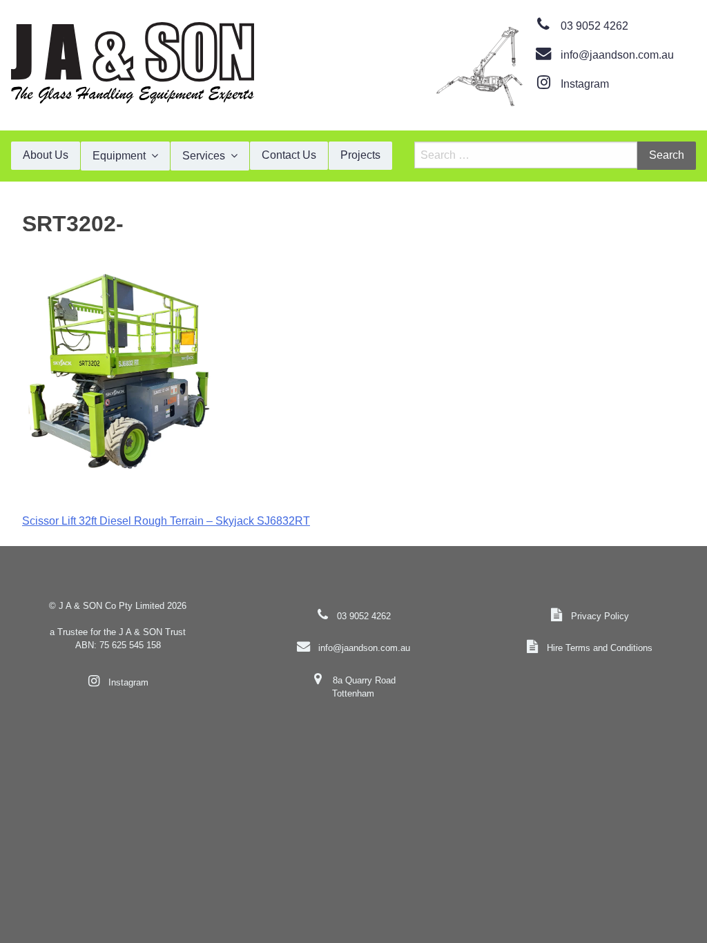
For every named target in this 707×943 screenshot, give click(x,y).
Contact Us (289, 155)
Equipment (119, 156)
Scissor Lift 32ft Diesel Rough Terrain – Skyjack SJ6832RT (166, 521)
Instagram (585, 84)
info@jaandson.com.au (617, 55)
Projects (360, 155)
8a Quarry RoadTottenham (363, 687)
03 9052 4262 (594, 26)
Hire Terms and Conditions (599, 648)
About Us (45, 155)
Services (203, 156)
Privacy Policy (600, 616)
